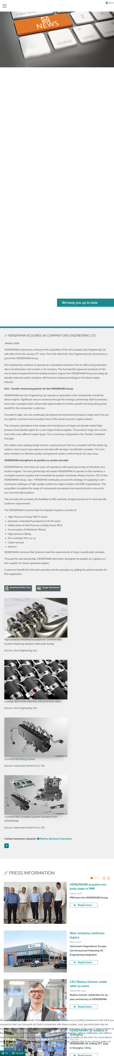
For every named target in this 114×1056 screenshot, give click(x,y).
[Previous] (104, 878)
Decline (20, 1053)
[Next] (108, 878)
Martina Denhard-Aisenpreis (56, 838)
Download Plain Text (20, 587)
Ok (6, 1053)
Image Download (50, 587)
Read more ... (85, 905)
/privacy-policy (9, 1045)
